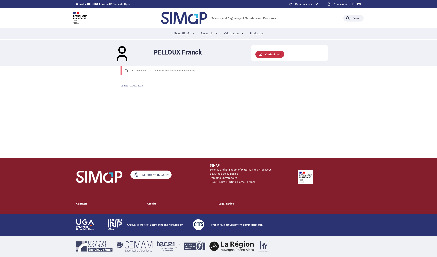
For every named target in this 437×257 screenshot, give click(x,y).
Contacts (81, 203)
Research (141, 70)
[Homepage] (126, 71)
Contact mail (273, 54)
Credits (152, 203)
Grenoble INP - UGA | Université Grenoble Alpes (103, 4)
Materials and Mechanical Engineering (175, 70)
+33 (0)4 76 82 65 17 (155, 175)
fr (354, 4)
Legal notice (226, 203)
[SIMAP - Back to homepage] (184, 18)
